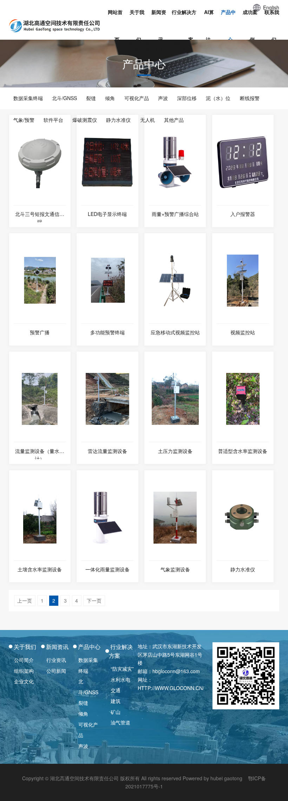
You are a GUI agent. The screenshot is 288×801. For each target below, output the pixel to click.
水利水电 (120, 679)
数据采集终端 (28, 97)
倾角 (110, 97)
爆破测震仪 (84, 119)
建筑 (115, 700)
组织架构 (24, 670)
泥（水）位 (218, 97)
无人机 (147, 119)
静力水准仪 (118, 119)
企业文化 (24, 681)
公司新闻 (56, 670)
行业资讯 (56, 659)
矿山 (115, 711)
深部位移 (187, 97)
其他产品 (174, 119)
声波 (163, 97)
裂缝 (91, 97)
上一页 (24, 600)
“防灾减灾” (122, 668)
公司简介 (24, 659)
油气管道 (120, 722)
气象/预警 (23, 119)
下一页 (94, 600)
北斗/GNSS (64, 97)
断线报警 (250, 97)
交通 (115, 690)
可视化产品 (136, 97)
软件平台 (53, 119)
